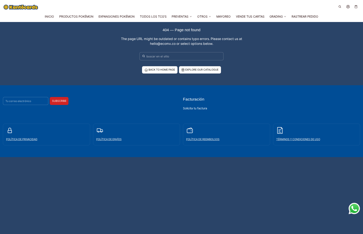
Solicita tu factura (195, 108)
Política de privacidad (21, 139)
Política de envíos (109, 139)
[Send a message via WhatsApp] (354, 208)
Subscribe (59, 100)
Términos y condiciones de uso (298, 139)
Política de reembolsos (203, 139)
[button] (340, 6)
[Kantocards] (21, 7)
